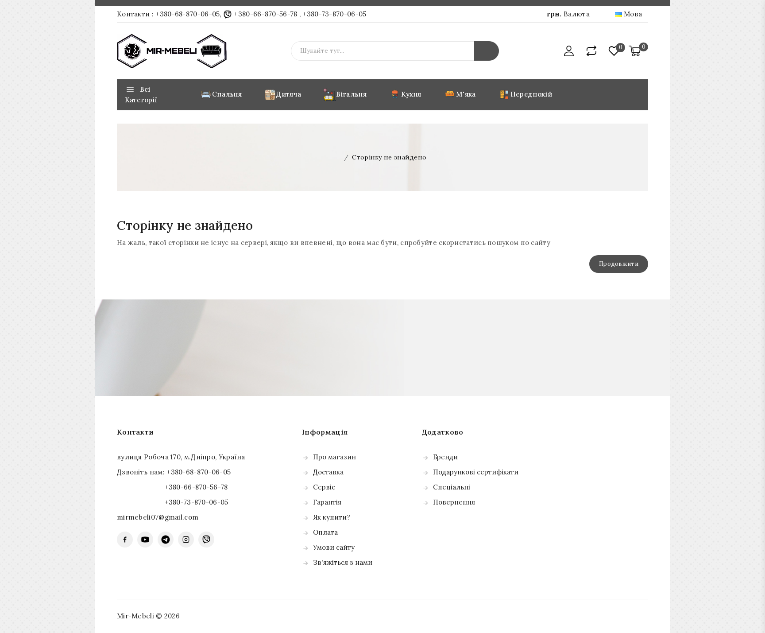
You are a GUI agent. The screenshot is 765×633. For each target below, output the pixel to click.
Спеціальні (451, 487)
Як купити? (331, 517)
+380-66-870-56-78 (265, 14)
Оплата (325, 532)
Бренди (445, 457)
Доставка (328, 472)
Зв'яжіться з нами (342, 562)
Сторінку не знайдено (389, 157)
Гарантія (327, 502)
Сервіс (324, 487)
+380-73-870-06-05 (334, 14)
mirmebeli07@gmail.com (157, 517)
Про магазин (334, 457)
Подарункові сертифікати (475, 472)
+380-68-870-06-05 (187, 14)
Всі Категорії (141, 94)
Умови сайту (334, 547)
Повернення (454, 502)
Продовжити (618, 264)
